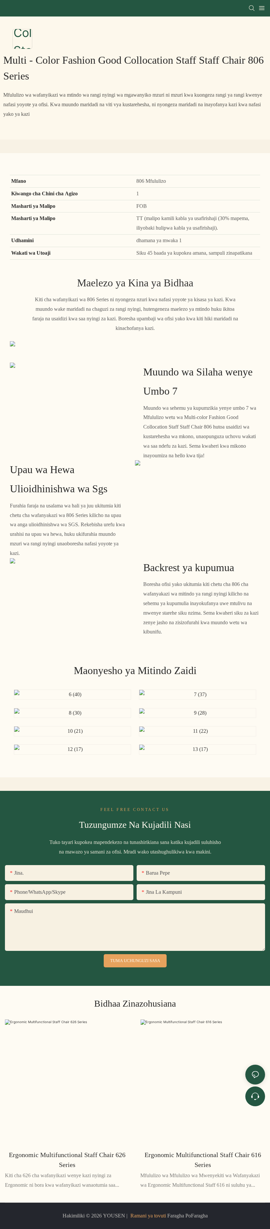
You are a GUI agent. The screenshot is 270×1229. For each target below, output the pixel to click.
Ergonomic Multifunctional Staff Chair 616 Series (203, 1160)
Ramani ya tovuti (148, 1216)
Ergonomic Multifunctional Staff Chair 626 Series (67, 1160)
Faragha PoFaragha (187, 1216)
